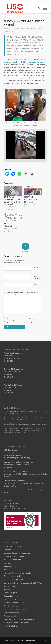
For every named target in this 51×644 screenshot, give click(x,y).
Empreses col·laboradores (14, 556)
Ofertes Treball (10, 599)
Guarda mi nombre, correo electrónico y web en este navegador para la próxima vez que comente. (23, 294)
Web (35, 284)
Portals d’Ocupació (11, 606)
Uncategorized (8, 31)
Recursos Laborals (11, 613)
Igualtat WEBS (10, 566)
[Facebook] (45, 641)
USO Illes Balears (11, 626)
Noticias (19, 28)
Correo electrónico (37, 278)
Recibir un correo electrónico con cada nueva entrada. (22, 324)
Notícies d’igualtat (11, 593)
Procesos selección (28, 28)
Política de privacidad (11, 503)
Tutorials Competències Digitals (16, 623)
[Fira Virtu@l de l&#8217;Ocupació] (13, 217)
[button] (20, 152)
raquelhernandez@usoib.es (13, 358)
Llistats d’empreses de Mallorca (16, 609)
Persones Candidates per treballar (17, 573)
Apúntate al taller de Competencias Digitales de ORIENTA (20, 424)
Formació (8, 563)
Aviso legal (8, 501)
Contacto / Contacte (12, 550)
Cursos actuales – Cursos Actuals (17, 553)
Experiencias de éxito (12, 576)
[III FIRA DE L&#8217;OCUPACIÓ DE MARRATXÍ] (33, 191)
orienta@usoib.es (10, 374)
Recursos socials (11, 616)
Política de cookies (11, 506)
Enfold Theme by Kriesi (28, 640)
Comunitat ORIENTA (12, 546)
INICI (6, 569)
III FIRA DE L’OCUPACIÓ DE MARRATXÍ (30, 199)
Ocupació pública (11, 596)
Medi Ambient (9, 586)
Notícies (7, 589)
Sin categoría (39, 28)
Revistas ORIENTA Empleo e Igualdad (19, 619)
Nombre (37, 268)
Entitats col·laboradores (13, 559)
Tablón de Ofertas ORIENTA (15, 603)
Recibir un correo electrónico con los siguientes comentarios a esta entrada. (22, 320)
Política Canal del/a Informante (15, 508)
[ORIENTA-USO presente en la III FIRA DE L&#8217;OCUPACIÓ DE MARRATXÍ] (13, 191)
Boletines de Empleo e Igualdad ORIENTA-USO (23, 583)
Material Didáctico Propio (14, 579)
